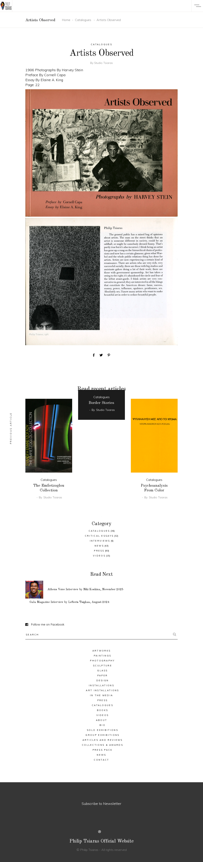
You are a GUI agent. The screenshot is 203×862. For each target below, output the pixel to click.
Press (99, 550)
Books (102, 710)
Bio (102, 725)
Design (102, 680)
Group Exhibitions (102, 735)
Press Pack (103, 750)
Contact (101, 759)
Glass (102, 670)
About (101, 720)
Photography (102, 660)
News (99, 545)
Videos (99, 555)
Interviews (100, 540)
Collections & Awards (102, 745)
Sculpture (102, 665)
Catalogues (83, 20)
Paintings (102, 655)
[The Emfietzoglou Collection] (48, 436)
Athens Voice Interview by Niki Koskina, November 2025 (85, 589)
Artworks (101, 650)
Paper (102, 675)
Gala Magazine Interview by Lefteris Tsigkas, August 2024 (69, 602)
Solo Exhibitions (102, 730)
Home (66, 20)
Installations (101, 685)
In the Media (101, 695)
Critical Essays (99, 535)
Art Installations (102, 690)
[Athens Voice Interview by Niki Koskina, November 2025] (34, 590)
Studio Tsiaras (103, 63)
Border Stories (101, 403)
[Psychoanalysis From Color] (154, 436)
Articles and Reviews (102, 740)
